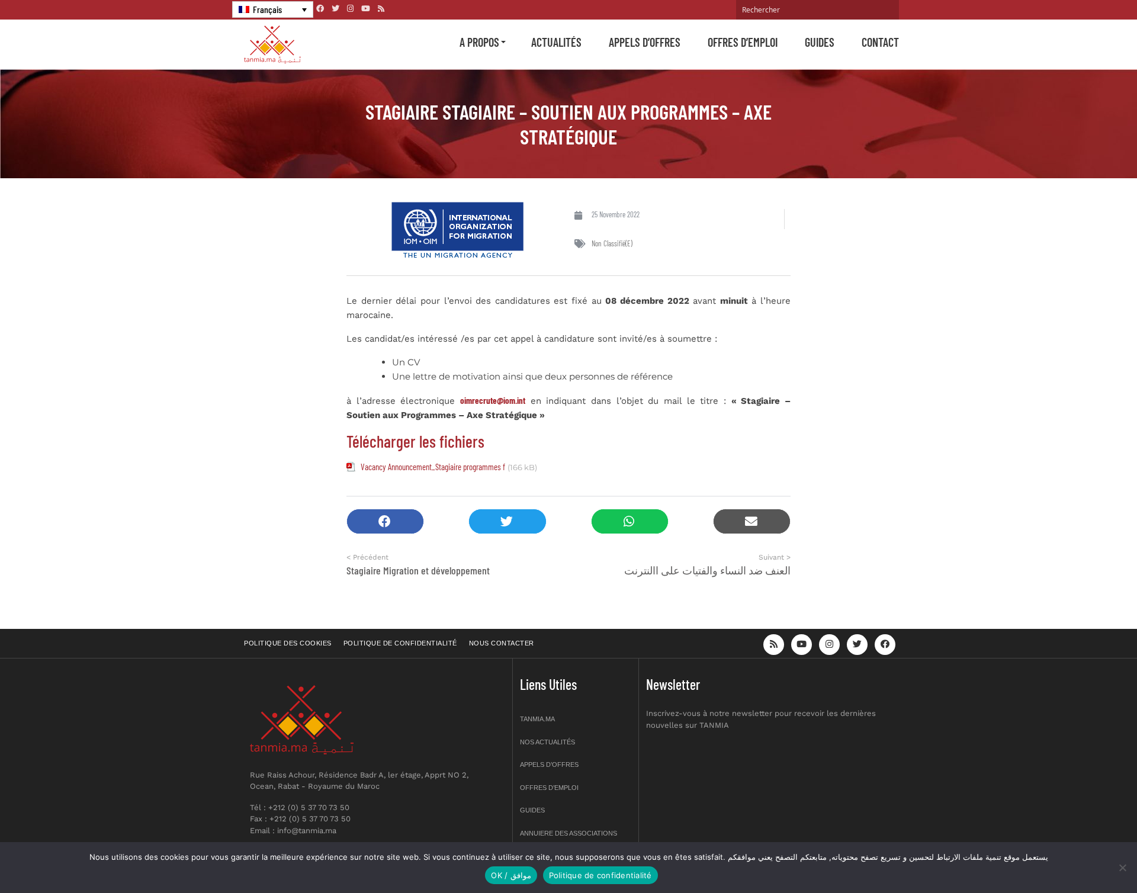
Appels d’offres (644, 42)
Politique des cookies (288, 643)
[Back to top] (1086, 856)
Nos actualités (547, 742)
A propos (479, 42)
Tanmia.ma (537, 718)
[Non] (1122, 867)
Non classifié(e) (612, 243)
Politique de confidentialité (400, 643)
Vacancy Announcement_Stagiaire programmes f (433, 466)
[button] (385, 521)
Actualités (556, 42)
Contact (880, 42)
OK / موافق (511, 875)
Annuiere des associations (568, 833)
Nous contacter (501, 643)
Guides (819, 42)
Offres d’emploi (743, 42)
